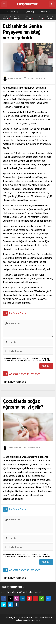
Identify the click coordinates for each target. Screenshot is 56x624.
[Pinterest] (35, 598)
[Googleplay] (3, 604)
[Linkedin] (22, 598)
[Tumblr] (16, 604)
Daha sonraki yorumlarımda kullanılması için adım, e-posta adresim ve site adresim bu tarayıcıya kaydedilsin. (28, 359)
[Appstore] (48, 598)
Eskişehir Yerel (14, 78)
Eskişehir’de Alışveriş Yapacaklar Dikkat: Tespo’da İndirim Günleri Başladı (34, 11)
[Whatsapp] (41, 598)
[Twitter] (10, 598)
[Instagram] (16, 598)
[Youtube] (29, 598)
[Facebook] (3, 598)
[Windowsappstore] (10, 604)
